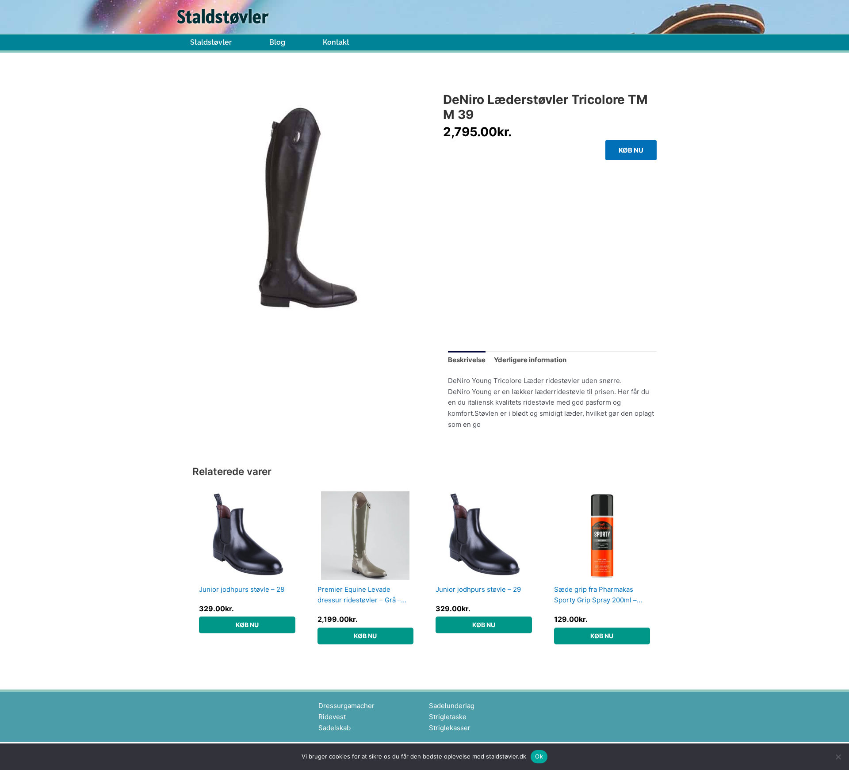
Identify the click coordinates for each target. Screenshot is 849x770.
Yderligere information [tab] (530, 360)
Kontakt (336, 42)
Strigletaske (448, 717)
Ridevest (332, 717)
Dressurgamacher (346, 705)
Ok (539, 756)
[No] (838, 756)
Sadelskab (334, 728)
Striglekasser (449, 728)
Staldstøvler (211, 42)
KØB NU (631, 150)
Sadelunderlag (451, 705)
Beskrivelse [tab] (467, 360)
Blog (277, 42)
